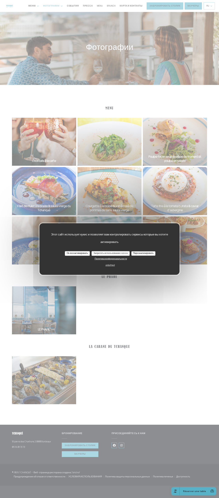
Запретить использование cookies (110, 253)
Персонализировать (143, 253)
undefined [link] (110, 265)
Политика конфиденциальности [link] (111, 259)
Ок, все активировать (77, 253)
